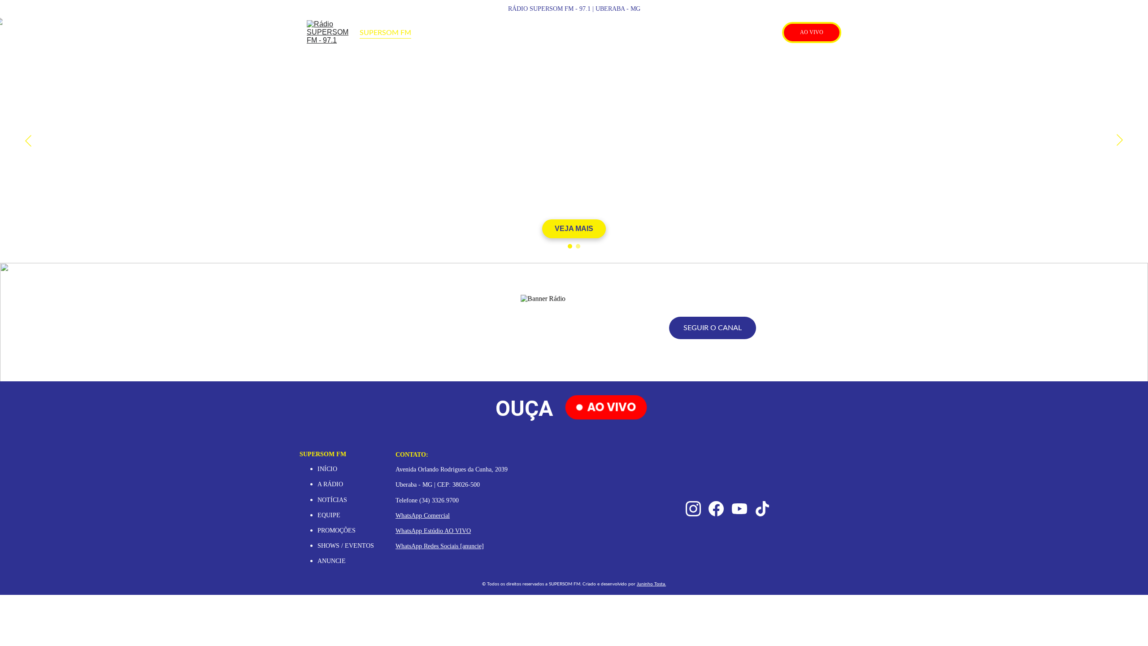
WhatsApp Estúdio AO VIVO (433, 531)
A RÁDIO (330, 484)
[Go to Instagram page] (721, 33)
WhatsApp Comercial (423, 515)
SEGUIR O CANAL (712, 328)
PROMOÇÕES (337, 530)
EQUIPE (328, 515)
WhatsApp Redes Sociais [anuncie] (440, 546)
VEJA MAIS (574, 228)
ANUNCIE (331, 561)
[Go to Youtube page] (755, 33)
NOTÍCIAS (332, 500)
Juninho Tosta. (651, 584)
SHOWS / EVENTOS (345, 545)
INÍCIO (327, 469)
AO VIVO (811, 32)
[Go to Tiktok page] (769, 33)
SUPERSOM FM (385, 32)
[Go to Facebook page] (738, 33)
